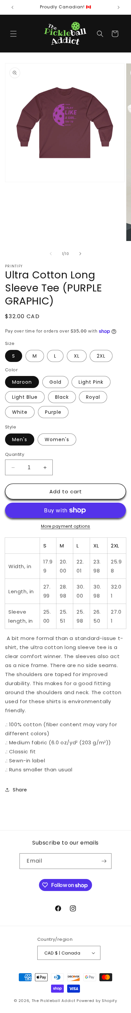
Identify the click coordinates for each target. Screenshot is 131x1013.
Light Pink (91, 382)
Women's (57, 439)
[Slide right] (80, 253)
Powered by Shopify (97, 1000)
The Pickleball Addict (54, 1000)
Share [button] (20, 789)
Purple (53, 412)
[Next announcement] (118, 7)
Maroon (22, 382)
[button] (13, 33)
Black (62, 397)
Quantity (14, 454)
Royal (93, 397)
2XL (101, 356)
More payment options (65, 526)
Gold (55, 382)
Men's (19, 439)
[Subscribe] (103, 861)
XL (77, 356)
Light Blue (25, 397)
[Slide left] (50, 253)
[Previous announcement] (12, 7)
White (20, 412)
